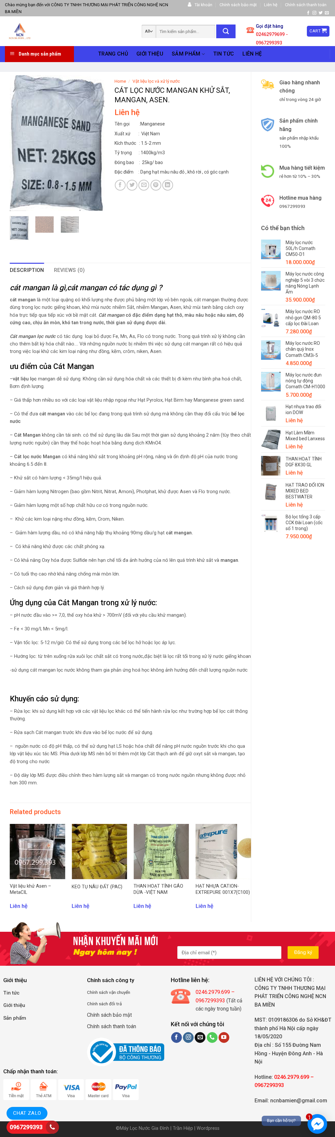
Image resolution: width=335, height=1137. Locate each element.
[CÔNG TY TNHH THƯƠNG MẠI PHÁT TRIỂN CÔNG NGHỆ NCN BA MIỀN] (51, 31)
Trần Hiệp (183, 1128)
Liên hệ (270, 4)
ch (105, 992)
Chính (92, 992)
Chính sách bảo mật (238, 4)
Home (120, 81)
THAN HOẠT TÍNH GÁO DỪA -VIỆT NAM (158, 889)
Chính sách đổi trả (104, 1003)
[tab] (27, 270)
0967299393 (26, 1127)
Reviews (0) (69, 270)
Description (27, 270)
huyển (124, 992)
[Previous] (20, 143)
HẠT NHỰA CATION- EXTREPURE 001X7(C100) (223, 889)
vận (112, 992)
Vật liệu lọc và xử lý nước (156, 81)
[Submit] (226, 31)
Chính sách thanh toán (305, 4)
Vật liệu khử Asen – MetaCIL (30, 889)
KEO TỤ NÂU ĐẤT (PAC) (97, 887)
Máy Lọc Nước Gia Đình (145, 1128)
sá (100, 992)
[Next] (94, 143)
